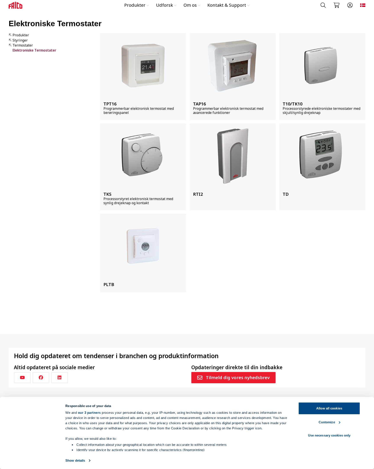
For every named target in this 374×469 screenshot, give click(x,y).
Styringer (20, 40)
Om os (190, 5)
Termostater (23, 45)
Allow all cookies (329, 408)
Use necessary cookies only (329, 435)
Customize (327, 422)
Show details (75, 460)
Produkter (134, 5)
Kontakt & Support (226, 5)
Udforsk (164, 5)
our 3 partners (89, 412)
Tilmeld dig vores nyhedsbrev (238, 377)
